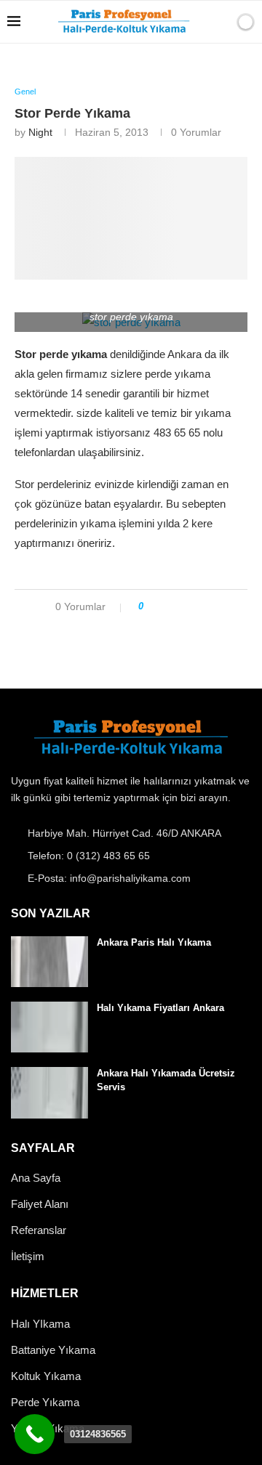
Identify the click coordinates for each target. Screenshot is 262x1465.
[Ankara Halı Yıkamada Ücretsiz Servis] (49, 1092)
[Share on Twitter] (182, 606)
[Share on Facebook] (168, 606)
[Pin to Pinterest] (195, 606)
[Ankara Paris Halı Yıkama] (49, 961)
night (40, 132)
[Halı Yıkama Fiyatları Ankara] (49, 1027)
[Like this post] (151, 606)
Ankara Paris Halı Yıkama (154, 942)
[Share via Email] (209, 606)
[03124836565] (35, 1434)
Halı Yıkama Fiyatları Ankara (160, 1007)
